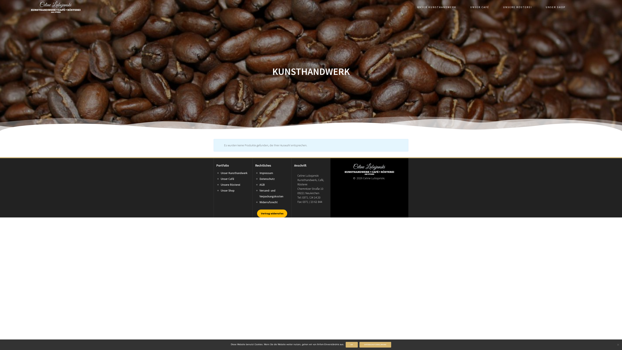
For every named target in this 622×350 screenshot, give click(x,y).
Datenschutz (267, 179)
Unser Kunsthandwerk (436, 7)
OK (352, 344)
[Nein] (618, 344)
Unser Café (479, 7)
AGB (262, 185)
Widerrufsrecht (268, 202)
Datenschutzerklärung (375, 344)
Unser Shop (555, 7)
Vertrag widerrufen (272, 213)
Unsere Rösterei (517, 7)
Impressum (266, 173)
